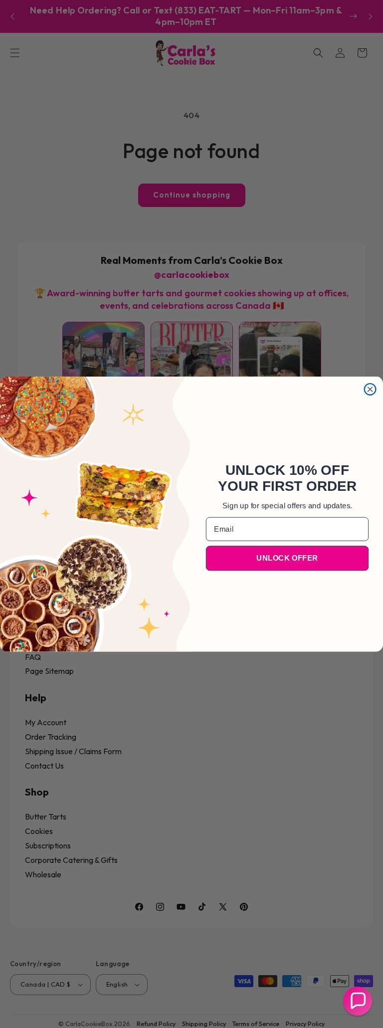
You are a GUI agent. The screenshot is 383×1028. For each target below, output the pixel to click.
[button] (357, 1001)
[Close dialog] (370, 389)
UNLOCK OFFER (287, 558)
